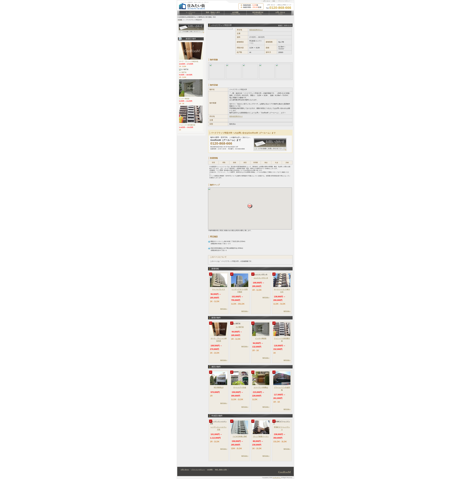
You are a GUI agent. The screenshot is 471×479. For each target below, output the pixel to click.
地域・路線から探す (213, 13)
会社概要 (235, 13)
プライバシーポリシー (284, 1)
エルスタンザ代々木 (261, 278)
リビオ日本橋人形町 (240, 436)
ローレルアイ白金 (239, 387)
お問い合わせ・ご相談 (269, 1)
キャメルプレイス (218, 289)
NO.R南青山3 (218, 387)
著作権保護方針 (257, 13)
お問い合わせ (280, 13)
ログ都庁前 (240, 327)
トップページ (190, 13)
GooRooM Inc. (277, 477)
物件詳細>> (223, 309)
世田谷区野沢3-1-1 (255, 30)
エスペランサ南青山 (261, 387)
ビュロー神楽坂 (260, 338)
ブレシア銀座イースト (261, 436)
